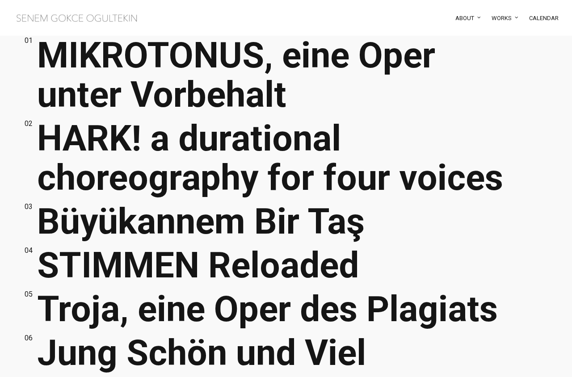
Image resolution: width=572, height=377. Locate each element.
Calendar (544, 18)
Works (502, 18)
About (464, 18)
